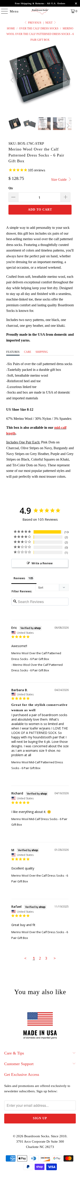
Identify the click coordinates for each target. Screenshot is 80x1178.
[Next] (67, 80)
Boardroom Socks (36, 1136)
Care (27, 351)
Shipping (42, 351)
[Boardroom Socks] (40, 11)
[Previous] (12, 80)
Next (49, 22)
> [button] (55, 958)
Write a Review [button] (42, 563)
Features (13, 351)
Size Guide (59, 179)
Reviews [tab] (19, 578)
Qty (10, 188)
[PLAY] (40, 80)
